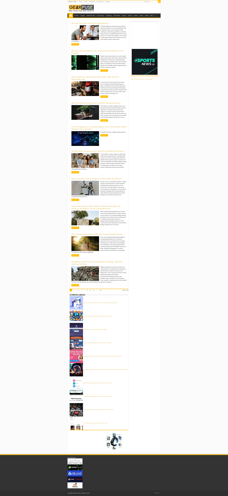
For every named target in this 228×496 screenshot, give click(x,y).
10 (87, 290)
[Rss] (145, 2)
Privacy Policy (100, 1)
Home (70, 15)
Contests (107, 1)
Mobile (136, 15)
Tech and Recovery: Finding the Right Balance (89, 23)
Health (146, 15)
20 (90, 290)
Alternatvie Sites (91, 15)
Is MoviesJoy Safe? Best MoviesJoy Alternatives (95, 329)
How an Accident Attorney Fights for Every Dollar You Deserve (96, 179)
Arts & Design (100, 15)
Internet (130, 15)
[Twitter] (148, 2)
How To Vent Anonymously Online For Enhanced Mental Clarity (97, 234)
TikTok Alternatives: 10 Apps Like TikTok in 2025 (95, 423)
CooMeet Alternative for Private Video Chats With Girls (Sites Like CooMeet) (102, 356)
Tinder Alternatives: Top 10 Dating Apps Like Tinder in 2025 (98, 409)
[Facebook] (146, 2)
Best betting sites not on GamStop (141, 79)
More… (152, 15)
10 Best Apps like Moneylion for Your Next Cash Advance (97, 396)
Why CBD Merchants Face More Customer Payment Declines (95, 103)
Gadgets (83, 15)
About (80, 1)
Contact (86, 1)
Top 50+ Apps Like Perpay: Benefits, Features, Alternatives (98, 316)
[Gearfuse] (81, 8)
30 (93, 290)
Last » (100, 290)
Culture (141, 15)
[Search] (159, 1)
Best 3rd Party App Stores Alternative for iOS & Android (97, 383)
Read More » (75, 44)
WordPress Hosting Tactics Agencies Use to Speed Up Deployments (100, 302)
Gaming (124, 15)
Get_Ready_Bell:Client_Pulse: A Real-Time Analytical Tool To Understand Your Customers (105, 369)
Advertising (92, 1)
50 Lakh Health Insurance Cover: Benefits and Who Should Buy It (97, 151)
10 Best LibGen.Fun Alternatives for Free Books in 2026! (97, 343)
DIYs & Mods (116, 15)
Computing (109, 15)
